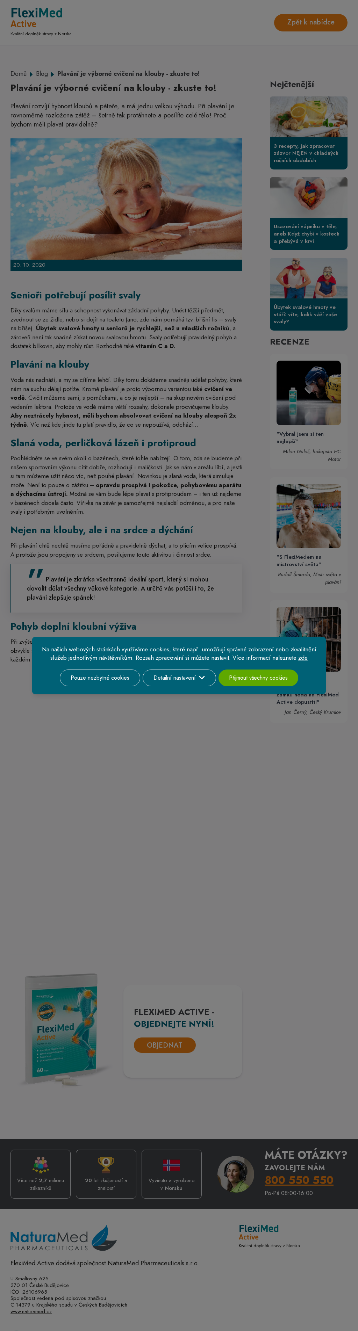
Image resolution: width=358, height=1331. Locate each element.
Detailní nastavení (174, 678)
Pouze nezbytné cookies (100, 678)
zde (303, 657)
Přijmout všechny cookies (258, 678)
